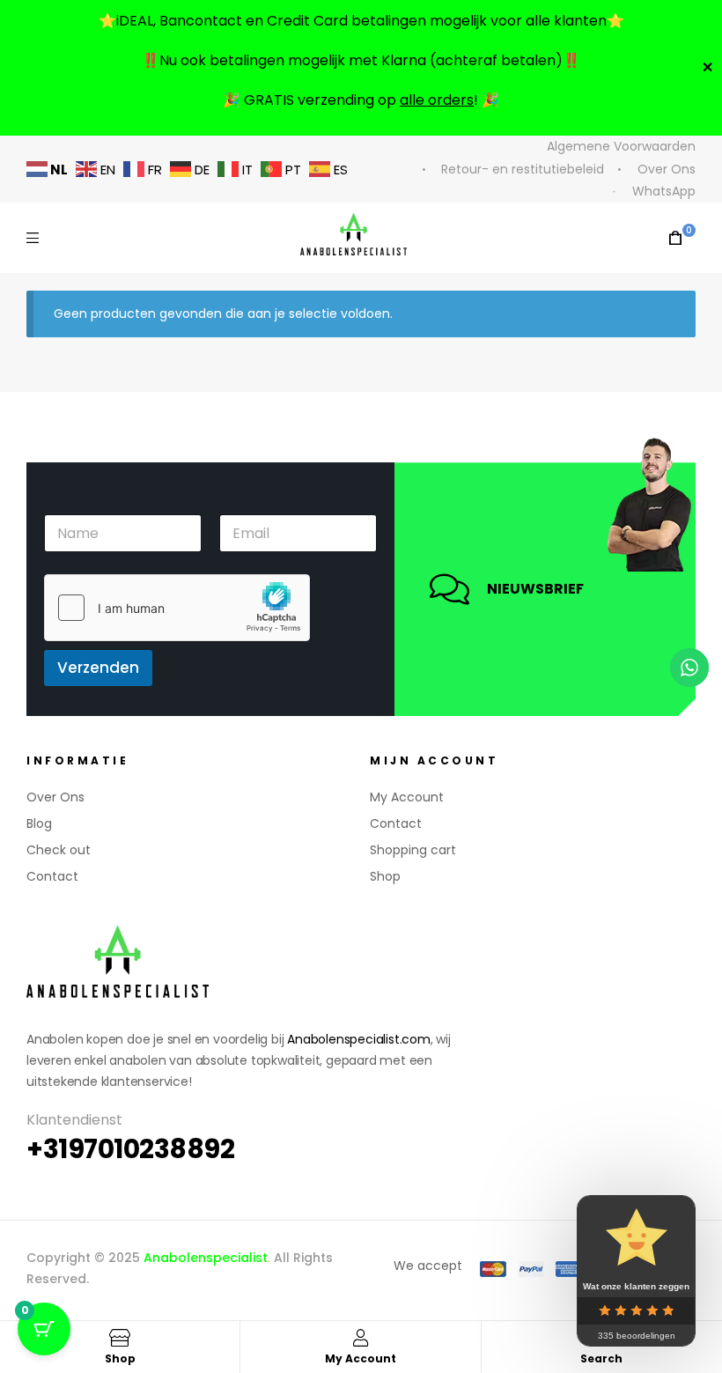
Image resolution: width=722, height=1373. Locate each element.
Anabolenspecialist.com (359, 1039)
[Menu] (32, 237)
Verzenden (98, 667)
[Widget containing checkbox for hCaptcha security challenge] (177, 607)
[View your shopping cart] (675, 238)
